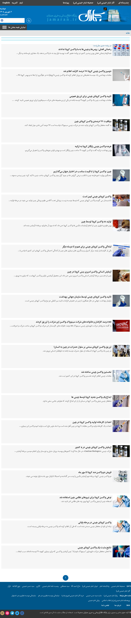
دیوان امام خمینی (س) (90, 586)
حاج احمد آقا (75, 586)
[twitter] (17, 613)
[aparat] (7, 613)
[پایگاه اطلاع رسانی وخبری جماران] (75, 16)
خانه (128, 33)
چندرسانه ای (123, 3)
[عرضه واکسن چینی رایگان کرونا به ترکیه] (121, 150)
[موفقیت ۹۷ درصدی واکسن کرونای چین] (121, 125)
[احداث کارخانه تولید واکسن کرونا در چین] (121, 426)
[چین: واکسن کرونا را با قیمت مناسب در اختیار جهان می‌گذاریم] (121, 175)
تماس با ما (105, 605)
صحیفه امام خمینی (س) (83, 3)
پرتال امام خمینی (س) (111, 595)
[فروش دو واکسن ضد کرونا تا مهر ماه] (121, 476)
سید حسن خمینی (28, 586)
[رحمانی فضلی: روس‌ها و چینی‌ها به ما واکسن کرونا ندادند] (121, 50)
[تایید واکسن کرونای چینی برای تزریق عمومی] (121, 100)
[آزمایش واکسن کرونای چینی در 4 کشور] (121, 451)
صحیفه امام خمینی (118, 586)
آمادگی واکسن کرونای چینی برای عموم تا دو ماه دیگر (86, 247)
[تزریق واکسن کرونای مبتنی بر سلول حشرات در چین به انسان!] (121, 351)
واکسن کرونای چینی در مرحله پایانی (94, 522)
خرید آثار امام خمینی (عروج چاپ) (73, 595)
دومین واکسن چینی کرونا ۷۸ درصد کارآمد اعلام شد (87, 71)
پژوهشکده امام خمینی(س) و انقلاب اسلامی (116, 600)
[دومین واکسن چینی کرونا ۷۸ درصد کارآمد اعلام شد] (121, 75)
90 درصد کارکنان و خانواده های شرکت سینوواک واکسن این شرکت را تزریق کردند (73, 322)
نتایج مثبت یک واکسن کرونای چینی (94, 548)
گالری (38, 586)
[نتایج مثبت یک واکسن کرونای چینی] (121, 551)
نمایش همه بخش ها (17, 27)
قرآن (9, 586)
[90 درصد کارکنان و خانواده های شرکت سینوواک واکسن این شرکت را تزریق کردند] (121, 326)
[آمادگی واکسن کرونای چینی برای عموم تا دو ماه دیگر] (121, 250)
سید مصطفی (64, 586)
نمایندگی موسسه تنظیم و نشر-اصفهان (24, 595)
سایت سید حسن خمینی (94, 595)
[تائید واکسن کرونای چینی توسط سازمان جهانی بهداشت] (121, 301)
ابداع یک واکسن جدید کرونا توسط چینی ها (91, 397)
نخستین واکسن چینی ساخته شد (96, 372)
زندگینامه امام (104, 586)
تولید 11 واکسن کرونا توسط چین (96, 222)
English (6, 3)
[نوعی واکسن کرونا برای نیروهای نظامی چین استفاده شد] (121, 501)
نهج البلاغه (16, 586)
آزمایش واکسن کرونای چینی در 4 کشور (93, 447)
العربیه (14, 3)
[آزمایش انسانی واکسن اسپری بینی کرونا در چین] (121, 276)
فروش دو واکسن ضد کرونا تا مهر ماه (94, 472)
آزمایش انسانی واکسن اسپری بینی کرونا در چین (89, 272)
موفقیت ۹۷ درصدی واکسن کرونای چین (92, 121)
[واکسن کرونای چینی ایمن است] (121, 200)
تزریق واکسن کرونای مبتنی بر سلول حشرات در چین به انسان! (82, 347)
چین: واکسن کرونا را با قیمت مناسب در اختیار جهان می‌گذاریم (82, 171)
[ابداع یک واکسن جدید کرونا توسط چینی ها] (121, 401)
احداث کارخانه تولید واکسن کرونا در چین (92, 422)
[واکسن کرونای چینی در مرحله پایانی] (121, 526)
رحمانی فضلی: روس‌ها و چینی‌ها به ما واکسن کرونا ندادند (84, 49)
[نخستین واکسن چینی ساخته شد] (121, 376)
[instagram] (2, 613)
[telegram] (12, 613)
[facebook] (22, 613)
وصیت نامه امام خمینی (50, 586)
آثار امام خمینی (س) (105, 3)
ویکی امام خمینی (94, 600)
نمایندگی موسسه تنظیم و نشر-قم (48, 595)
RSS (128, 605)
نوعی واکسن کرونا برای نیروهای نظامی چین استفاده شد (85, 497)
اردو (21, 3)
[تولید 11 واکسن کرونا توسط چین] (121, 225)
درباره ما (118, 605)
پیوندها (66, 3)
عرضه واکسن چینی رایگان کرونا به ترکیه (93, 146)
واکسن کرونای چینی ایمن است (97, 197)
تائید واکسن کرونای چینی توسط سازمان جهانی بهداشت (85, 297)
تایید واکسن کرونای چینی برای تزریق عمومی (90, 96)
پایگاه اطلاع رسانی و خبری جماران (95, 612)
